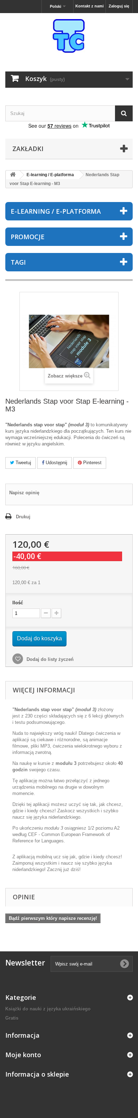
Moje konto (23, 1054)
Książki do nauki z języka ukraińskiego (48, 1009)
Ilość (17, 602)
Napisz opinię (24, 492)
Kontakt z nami (89, 6)
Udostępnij (55, 462)
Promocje (28, 236)
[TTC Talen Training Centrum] (69, 36)
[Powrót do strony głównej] (12, 175)
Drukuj (23, 516)
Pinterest (92, 462)
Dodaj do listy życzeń (49, 659)
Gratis (11, 1018)
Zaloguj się (119, 6)
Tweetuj (22, 462)
